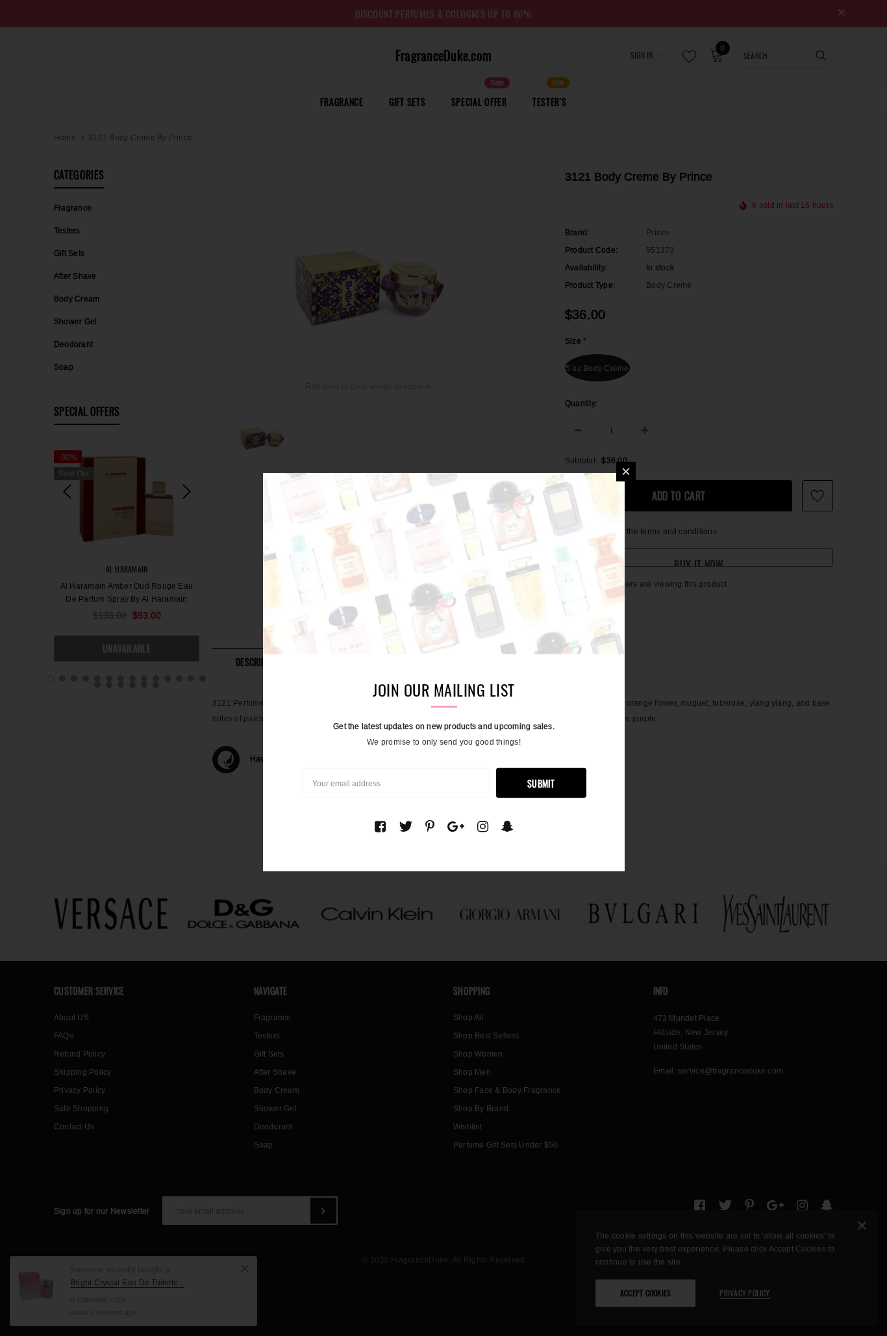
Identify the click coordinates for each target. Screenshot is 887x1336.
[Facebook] (380, 826)
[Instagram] (482, 826)
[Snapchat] (507, 826)
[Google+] (455, 826)
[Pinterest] (429, 826)
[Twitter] (405, 826)
